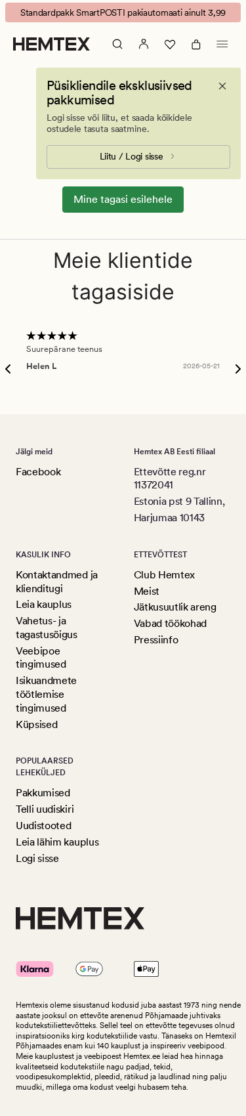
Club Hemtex (164, 575)
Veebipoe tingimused (41, 658)
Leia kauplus (44, 604)
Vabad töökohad (170, 623)
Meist (146, 591)
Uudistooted (43, 825)
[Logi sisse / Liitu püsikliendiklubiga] (144, 44)
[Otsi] (117, 44)
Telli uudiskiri (44, 809)
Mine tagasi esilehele (123, 199)
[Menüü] (222, 44)
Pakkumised (43, 792)
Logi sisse (37, 858)
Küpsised (36, 724)
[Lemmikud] (170, 44)
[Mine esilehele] (51, 44)
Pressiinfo (156, 639)
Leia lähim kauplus (57, 842)
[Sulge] (222, 86)
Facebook (38, 471)
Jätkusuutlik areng (175, 607)
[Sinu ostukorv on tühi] (196, 44)
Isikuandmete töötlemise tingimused (46, 694)
